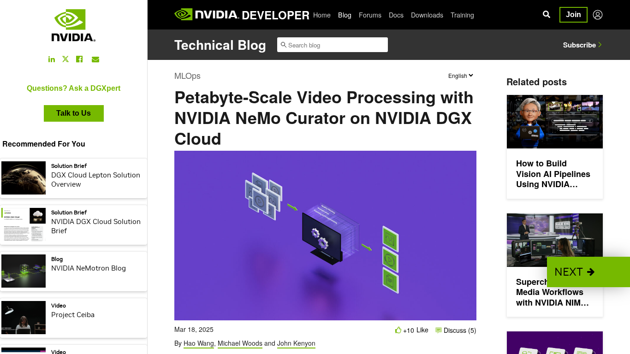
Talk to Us (73, 113)
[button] (588, 272)
